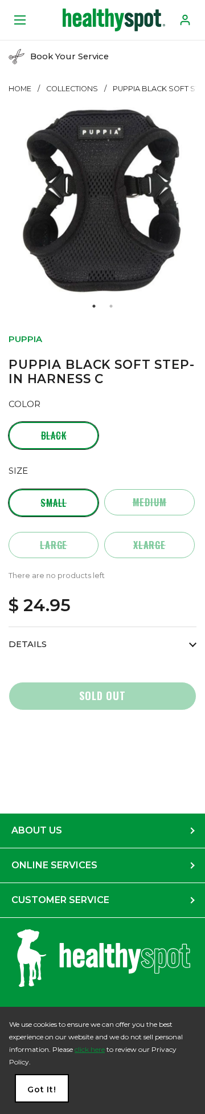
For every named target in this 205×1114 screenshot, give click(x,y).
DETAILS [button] (28, 644)
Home (20, 88)
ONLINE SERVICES (54, 865)
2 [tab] (111, 306)
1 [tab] (94, 306)
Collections (72, 88)
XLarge (149, 545)
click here (90, 1049)
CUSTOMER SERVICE (60, 900)
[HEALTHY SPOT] (114, 20)
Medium (150, 502)
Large (53, 545)
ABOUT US (36, 830)
